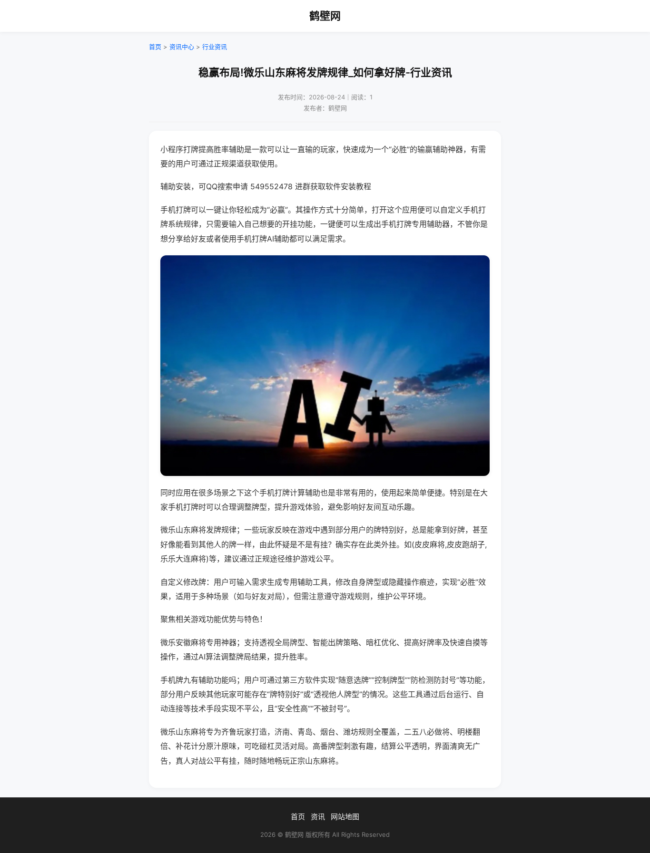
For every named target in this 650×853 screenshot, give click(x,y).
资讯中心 (181, 46)
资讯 (318, 816)
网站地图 (345, 816)
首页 (155, 46)
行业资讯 (214, 46)
